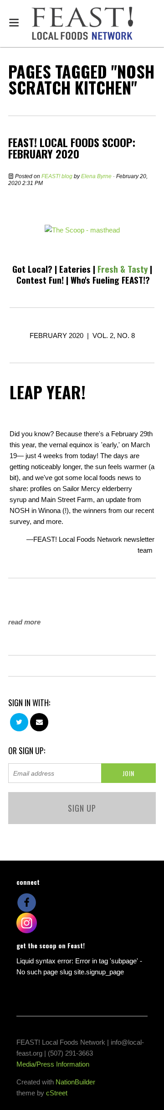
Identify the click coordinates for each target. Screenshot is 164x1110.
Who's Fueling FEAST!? (110, 279)
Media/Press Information (52, 1064)
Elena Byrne (96, 176)
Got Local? (32, 268)
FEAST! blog (56, 176)
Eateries (75, 268)
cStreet (56, 1093)
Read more (24, 622)
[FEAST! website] (82, 229)
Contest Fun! (40, 279)
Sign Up (82, 808)
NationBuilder (75, 1082)
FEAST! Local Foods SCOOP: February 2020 (71, 148)
